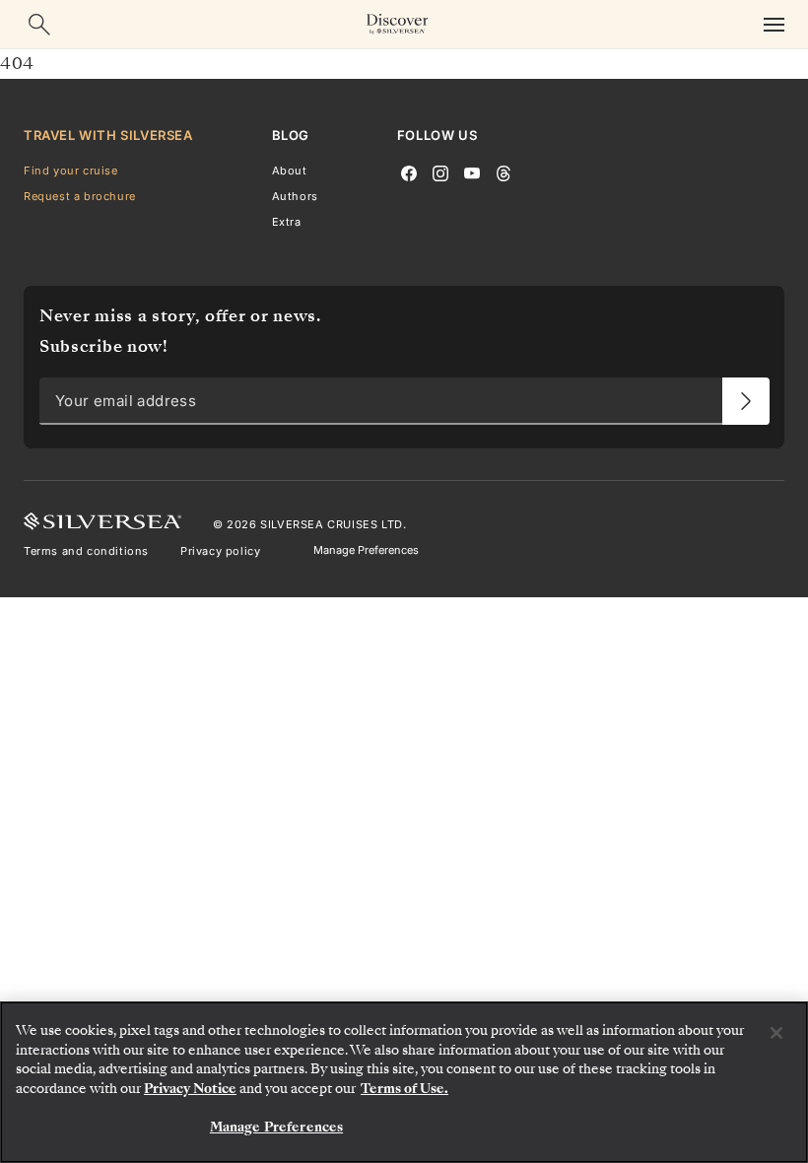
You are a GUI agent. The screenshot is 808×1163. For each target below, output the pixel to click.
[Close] (776, 1033)
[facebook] (409, 171)
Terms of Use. (404, 1088)
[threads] (503, 171)
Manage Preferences (366, 551)
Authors (295, 196)
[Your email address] (746, 402)
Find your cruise (71, 170)
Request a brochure (80, 196)
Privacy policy (220, 551)
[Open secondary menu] (773, 24)
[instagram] (440, 171)
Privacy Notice (190, 1088)
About (289, 170)
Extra (287, 222)
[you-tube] (472, 171)
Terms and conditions (86, 551)
